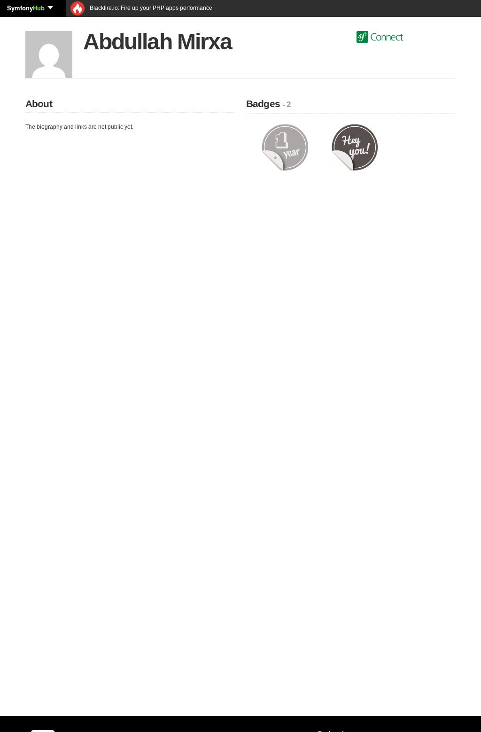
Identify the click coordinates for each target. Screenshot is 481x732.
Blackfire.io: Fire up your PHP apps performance (150, 8)
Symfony (26, 7)
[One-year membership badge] (285, 147)
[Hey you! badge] (355, 147)
